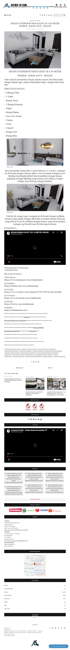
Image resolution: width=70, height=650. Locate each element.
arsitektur (52, 349)
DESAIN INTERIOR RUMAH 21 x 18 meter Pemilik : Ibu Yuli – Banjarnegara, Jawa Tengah (56, 393)
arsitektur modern (26, 351)
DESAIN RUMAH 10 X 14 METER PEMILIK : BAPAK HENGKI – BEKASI (23, 631)
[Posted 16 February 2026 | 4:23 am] (34, 488)
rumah (56, 354)
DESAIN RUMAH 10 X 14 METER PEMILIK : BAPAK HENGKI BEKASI (22, 632)
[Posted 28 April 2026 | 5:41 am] (14, 478)
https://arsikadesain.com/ (16, 310)
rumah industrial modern (34, 356)
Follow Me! (35, 617)
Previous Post (19, 367)
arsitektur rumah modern (53, 351)
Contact (7, 629)
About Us (7, 627)
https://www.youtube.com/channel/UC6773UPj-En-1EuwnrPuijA (33, 292)
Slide (5, 605)
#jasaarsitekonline (14, 331)
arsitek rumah (43, 349)
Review (6, 602)
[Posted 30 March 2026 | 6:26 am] (34, 477)
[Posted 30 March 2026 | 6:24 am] (54, 477)
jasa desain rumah (40, 354)
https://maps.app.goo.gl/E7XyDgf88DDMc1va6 (16, 541)
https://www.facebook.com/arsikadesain (22, 298)
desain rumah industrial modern (47, 352)
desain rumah (15, 352)
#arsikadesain (22, 320)
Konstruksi (7, 598)
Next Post (50, 367)
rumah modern (48, 356)
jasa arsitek (16, 354)
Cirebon (7, 352)
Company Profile (8, 588)
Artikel (6, 585)
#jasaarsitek (7, 320)
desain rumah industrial (28, 352)
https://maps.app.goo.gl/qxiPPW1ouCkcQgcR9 (16, 530)
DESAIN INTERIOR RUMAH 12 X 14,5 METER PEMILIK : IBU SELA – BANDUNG (13, 380)
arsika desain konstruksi (13, 349)
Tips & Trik (7, 608)
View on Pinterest (35, 499)
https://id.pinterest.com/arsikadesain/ (21, 286)
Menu (8, 15)
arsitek (24, 349)
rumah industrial (18, 356)
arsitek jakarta (32, 349)
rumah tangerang (59, 356)
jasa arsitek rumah (27, 354)
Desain (6, 592)
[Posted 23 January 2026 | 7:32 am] (14, 490)
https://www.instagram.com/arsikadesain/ (23, 280)
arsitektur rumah (38, 351)
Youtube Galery (9, 635)
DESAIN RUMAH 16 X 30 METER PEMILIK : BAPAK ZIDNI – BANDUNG (34, 393)
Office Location (9, 634)
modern (50, 354)
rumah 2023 (8, 356)
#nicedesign (7, 331)
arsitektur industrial (12, 351)
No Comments (39, 28)
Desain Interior (35, 20)
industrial (8, 354)
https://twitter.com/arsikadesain (19, 304)
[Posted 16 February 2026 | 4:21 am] (54, 488)
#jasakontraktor (15, 320)
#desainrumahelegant (38, 327)
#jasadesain (26, 317)
